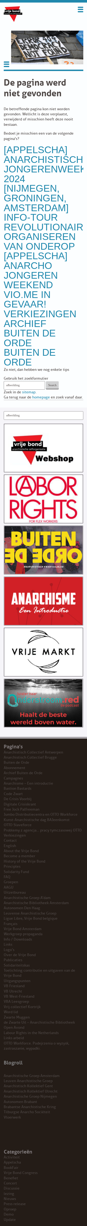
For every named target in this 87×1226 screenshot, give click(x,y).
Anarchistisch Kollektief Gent (28, 1086)
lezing (9, 1193)
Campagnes (13, 778)
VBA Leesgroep (16, 1001)
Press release (15, 1204)
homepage (41, 397)
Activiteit (12, 1157)
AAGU (8, 887)
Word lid (11, 1012)
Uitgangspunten (17, 981)
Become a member (19, 856)
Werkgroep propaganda (23, 934)
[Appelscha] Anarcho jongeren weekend (36, 270)
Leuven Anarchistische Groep (28, 1081)
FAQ (7, 877)
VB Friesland (14, 986)
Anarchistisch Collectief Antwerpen (33, 752)
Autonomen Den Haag (22, 908)
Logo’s (9, 950)
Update (10, 1219)
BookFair (11, 1167)
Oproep (10, 1209)
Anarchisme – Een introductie (28, 783)
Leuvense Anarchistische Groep (30, 913)
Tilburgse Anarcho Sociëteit (27, 1112)
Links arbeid (14, 1038)
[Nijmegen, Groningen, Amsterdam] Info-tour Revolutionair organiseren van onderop (43, 217)
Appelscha (12, 1162)
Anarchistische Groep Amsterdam (32, 1076)
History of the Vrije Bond (24, 861)
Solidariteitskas (17, 965)
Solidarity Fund (16, 872)
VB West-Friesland (19, 996)
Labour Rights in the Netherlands (31, 1033)
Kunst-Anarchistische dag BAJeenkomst (37, 820)
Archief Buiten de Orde (30, 333)
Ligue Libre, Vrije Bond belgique (31, 918)
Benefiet (11, 1178)
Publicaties (13, 960)
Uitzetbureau (15, 892)
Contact (10, 840)
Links (8, 944)
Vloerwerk (12, 1117)
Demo (9, 1214)
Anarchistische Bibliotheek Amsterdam (36, 903)
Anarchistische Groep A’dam (27, 898)
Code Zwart (13, 794)
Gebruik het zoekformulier (26, 378)
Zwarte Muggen (17, 1017)
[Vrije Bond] (13, 20)
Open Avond (14, 1027)
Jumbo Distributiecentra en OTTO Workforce (40, 814)
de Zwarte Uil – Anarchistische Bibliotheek (39, 1022)
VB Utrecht (13, 991)
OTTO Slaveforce (18, 825)
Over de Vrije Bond (20, 955)
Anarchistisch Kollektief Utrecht (31, 1091)
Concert (10, 1183)
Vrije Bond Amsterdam (23, 929)
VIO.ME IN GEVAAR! (27, 299)
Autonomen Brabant (20, 1102)
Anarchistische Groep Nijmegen (30, 1096)
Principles (12, 866)
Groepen (11, 882)
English (10, 846)
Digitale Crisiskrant (20, 804)
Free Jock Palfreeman (21, 809)
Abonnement (14, 768)
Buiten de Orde (30, 357)
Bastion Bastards (17, 788)
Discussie (11, 1188)
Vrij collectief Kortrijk (22, 1007)
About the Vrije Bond (21, 851)
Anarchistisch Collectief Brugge (30, 757)
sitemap (28, 392)
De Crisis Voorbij (18, 799)
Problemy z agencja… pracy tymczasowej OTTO (43, 830)
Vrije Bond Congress (21, 1173)
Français (10, 924)
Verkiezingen (40, 313)
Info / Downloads (18, 939)
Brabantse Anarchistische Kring (30, 1107)
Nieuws (10, 1199)
